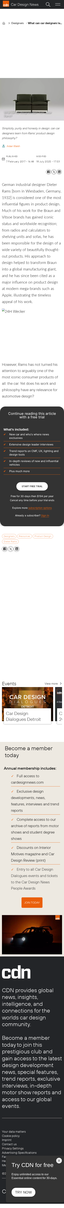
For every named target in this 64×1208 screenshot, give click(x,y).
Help (5, 1161)
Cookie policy (11, 1136)
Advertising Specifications (19, 1152)
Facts (5, 1156)
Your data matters (14, 1131)
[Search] (48, 4)
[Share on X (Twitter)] (53, 171)
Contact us (9, 1144)
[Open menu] (58, 4)
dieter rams (10, 541)
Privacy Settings (13, 1148)
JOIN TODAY (32, 902)
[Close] (59, 1160)
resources (24, 536)
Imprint (7, 1140)
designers (9, 536)
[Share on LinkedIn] (59, 171)
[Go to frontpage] (20, 3)
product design (42, 536)
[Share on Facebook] (48, 171)
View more (51, 683)
